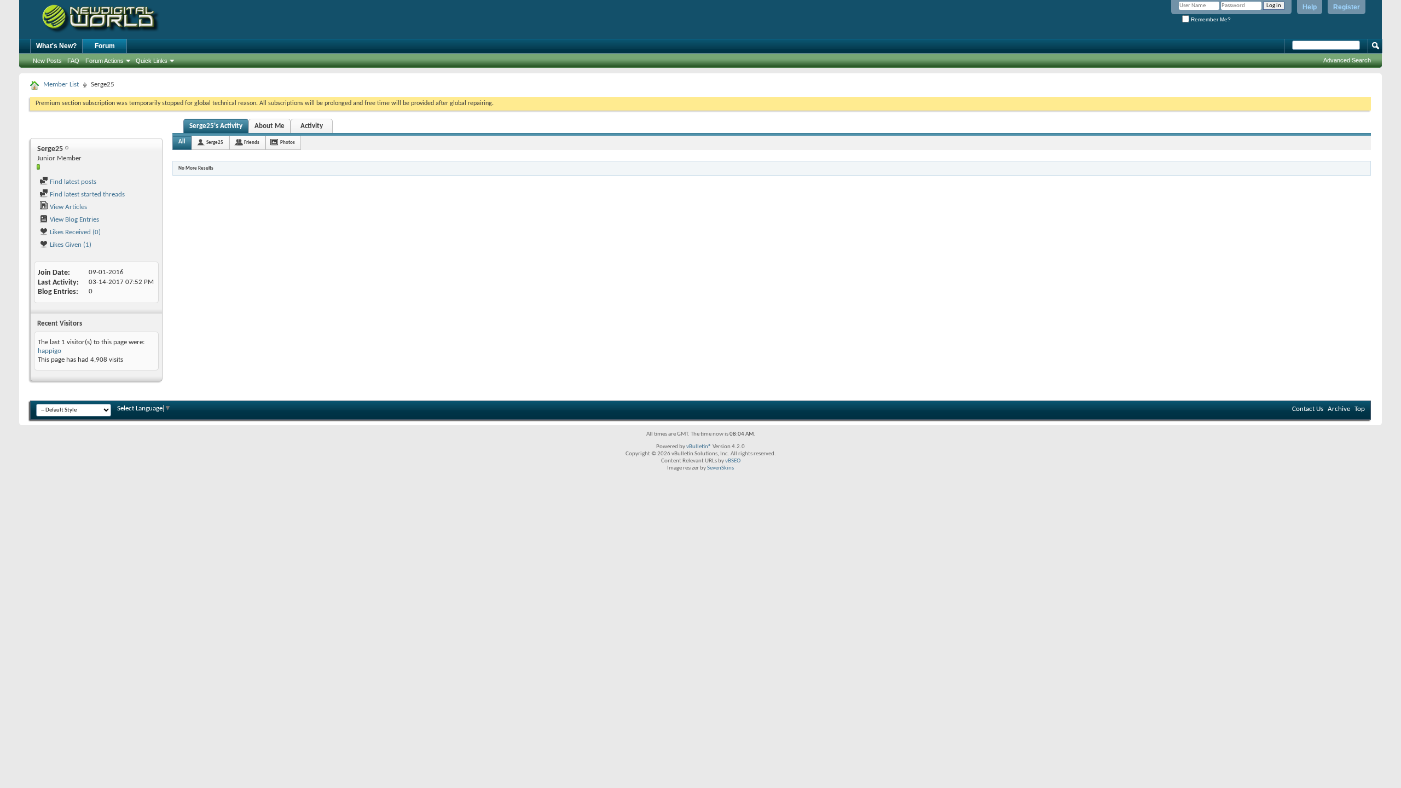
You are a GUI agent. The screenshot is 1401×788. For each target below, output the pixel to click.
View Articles (67, 207)
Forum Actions (104, 60)
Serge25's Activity (215, 126)
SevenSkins (720, 468)
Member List (61, 84)
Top (1359, 409)
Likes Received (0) (74, 232)
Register (1346, 7)
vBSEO (732, 461)
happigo (49, 351)
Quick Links (151, 60)
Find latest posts (72, 182)
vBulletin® (698, 447)
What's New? (56, 46)
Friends (251, 142)
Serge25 (214, 142)
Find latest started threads (86, 194)
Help (1309, 7)
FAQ (73, 60)
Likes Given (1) (69, 244)
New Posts (47, 60)
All (182, 142)
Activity (311, 126)
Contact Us (1307, 409)
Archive (1339, 409)
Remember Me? (1210, 19)
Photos (287, 142)
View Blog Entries (73, 219)
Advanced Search (1347, 60)
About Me (269, 126)
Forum (105, 46)
